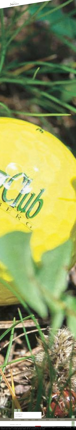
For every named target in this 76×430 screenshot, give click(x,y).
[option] (38, 210)
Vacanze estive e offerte (60, 426)
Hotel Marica (17, 420)
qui (70, 427)
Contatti (62, 420)
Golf (20, 424)
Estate (33, 420)
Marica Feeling (53, 420)
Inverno (26, 420)
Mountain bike (42, 420)
